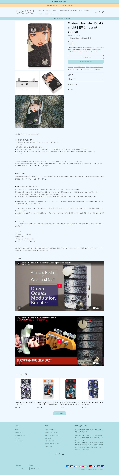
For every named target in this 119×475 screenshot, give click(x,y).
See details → (95, 52)
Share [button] (71, 89)
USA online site (19, 441)
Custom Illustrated (20, 435)
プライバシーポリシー (51, 441)
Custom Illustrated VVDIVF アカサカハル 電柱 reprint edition (47, 403)
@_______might (34, 134)
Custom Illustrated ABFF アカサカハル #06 (92, 403)
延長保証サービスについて (52, 432)
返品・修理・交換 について (52, 435)
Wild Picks (17, 438)
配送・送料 (48, 438)
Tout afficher (59, 413)
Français (33, 468)
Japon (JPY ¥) (20, 468)
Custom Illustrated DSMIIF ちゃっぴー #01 (25, 403)
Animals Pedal (19, 432)
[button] (55, 10)
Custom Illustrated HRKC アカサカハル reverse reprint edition (70, 403)
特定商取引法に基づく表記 (52, 444)
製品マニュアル (72, 84)
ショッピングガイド (50, 429)
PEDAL (16, 429)
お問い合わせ (48, 446)
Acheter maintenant (86, 61)
